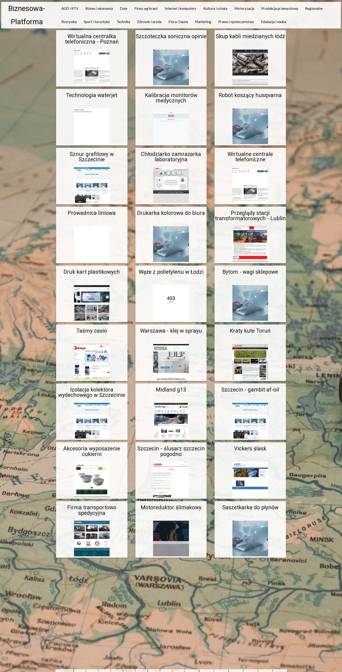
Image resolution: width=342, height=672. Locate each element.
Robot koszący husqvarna (250, 95)
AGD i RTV (69, 8)
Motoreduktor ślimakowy (171, 507)
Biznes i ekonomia (99, 8)
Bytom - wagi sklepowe (250, 272)
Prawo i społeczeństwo (236, 22)
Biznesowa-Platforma (26, 15)
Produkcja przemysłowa (279, 8)
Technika (123, 22)
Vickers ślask (250, 448)
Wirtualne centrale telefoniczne (250, 157)
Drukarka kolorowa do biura (171, 213)
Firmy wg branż (146, 8)
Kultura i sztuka (215, 8)
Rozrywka (69, 22)
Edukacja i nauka (273, 22)
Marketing (203, 22)
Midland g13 (171, 389)
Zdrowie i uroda (149, 22)
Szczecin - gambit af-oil (250, 389)
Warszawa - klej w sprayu (171, 331)
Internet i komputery (180, 8)
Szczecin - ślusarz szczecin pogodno (171, 451)
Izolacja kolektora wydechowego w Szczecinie (91, 392)
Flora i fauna (178, 22)
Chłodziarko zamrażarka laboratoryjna (171, 157)
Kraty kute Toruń (250, 331)
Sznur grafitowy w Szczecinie (92, 157)
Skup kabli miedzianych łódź (250, 36)
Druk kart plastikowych (92, 272)
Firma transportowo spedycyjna (91, 510)
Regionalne (314, 8)
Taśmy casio (91, 331)
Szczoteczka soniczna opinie (171, 36)
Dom (123, 8)
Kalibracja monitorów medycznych (171, 98)
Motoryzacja (244, 8)
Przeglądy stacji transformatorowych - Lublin (250, 215)
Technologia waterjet (91, 95)
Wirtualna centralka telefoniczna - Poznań (92, 39)
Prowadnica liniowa (92, 213)
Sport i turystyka (97, 22)
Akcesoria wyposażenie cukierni (91, 451)
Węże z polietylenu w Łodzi (171, 272)
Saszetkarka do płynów (250, 507)
